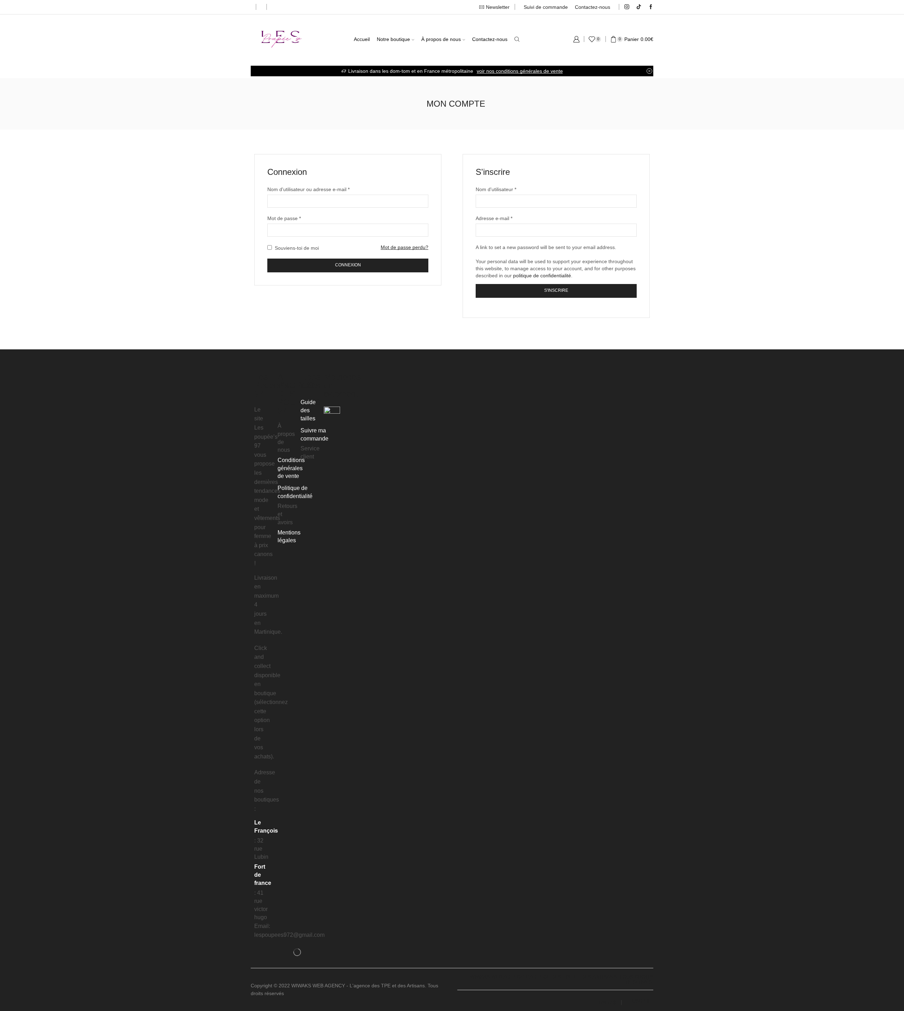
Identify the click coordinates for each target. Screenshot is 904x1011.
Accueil (362, 39)
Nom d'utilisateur (496, 189)
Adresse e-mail (494, 218)
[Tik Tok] (638, 7)
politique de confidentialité (542, 275)
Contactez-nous (592, 7)
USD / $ (607, 1002)
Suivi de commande (546, 7)
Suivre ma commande (314, 434)
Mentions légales (289, 537)
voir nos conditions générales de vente (520, 71)
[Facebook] (650, 7)
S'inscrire (556, 290)
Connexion (348, 264)
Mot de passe (284, 218)
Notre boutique (393, 39)
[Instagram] (626, 7)
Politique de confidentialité (295, 492)
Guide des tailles (308, 410)
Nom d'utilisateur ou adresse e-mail (308, 189)
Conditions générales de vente (291, 468)
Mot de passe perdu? (404, 247)
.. (286, 993)
